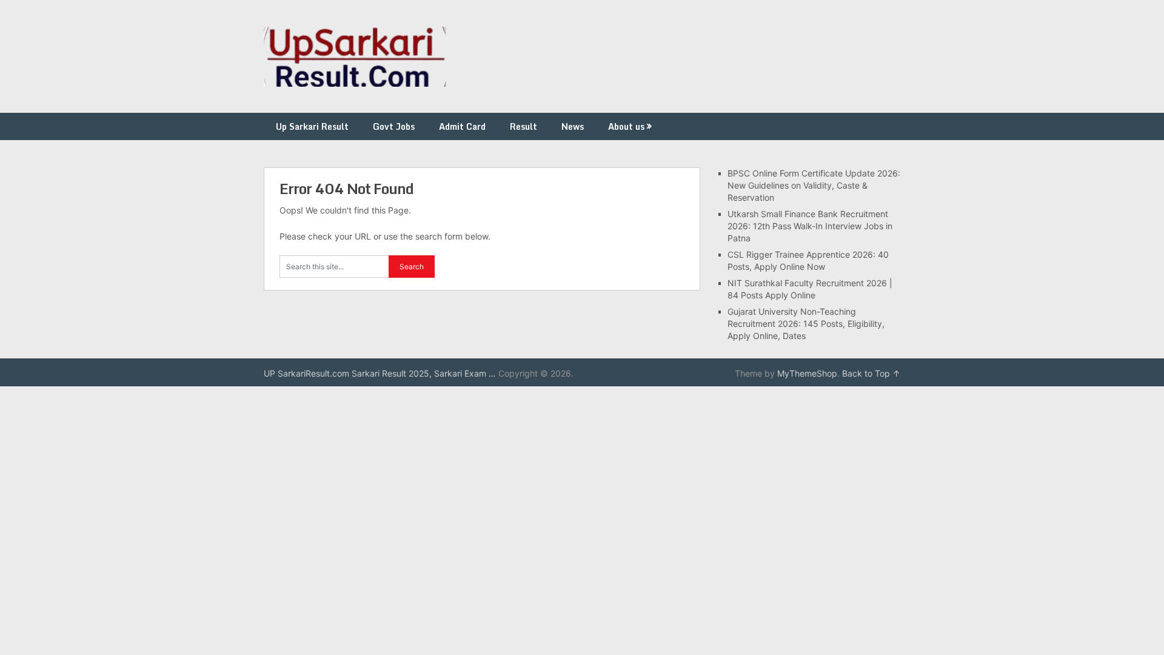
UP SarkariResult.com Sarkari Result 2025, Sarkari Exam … (380, 373)
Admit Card (462, 126)
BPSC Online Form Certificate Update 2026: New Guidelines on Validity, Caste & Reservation (814, 185)
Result (523, 126)
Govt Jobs (394, 126)
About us (626, 126)
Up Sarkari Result (312, 126)
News (572, 126)
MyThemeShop (807, 373)
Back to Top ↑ (871, 373)
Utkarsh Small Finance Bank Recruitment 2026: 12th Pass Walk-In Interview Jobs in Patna (810, 226)
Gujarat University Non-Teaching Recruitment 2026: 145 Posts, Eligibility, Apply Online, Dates (806, 323)
